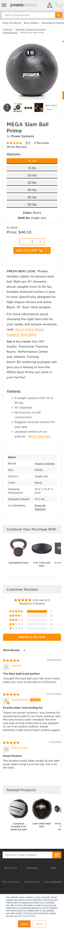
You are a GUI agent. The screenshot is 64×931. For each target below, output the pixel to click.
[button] (16, 611)
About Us (10, 868)
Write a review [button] (32, 637)
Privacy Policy (28, 915)
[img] (11, 660)
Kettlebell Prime (18, 562)
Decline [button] (39, 923)
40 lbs (32, 197)
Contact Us (32, 881)
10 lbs (32, 160)
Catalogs (32, 868)
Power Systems (22, 136)
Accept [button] (24, 923)
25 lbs (32, 182)
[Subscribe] (56, 854)
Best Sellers (31, 23)
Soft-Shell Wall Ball (42, 825)
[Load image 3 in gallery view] (17, 107)
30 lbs (32, 190)
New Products (12, 23)
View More (51, 105)
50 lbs (32, 204)
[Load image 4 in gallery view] (28, 107)
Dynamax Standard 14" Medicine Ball (18, 826)
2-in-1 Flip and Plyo (41, 564)
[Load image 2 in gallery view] (7, 107)
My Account (10, 881)
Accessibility (53, 881)
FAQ (53, 868)
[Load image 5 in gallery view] (38, 107)
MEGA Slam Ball (39, 436)
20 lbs (32, 175)
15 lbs (32, 168)
